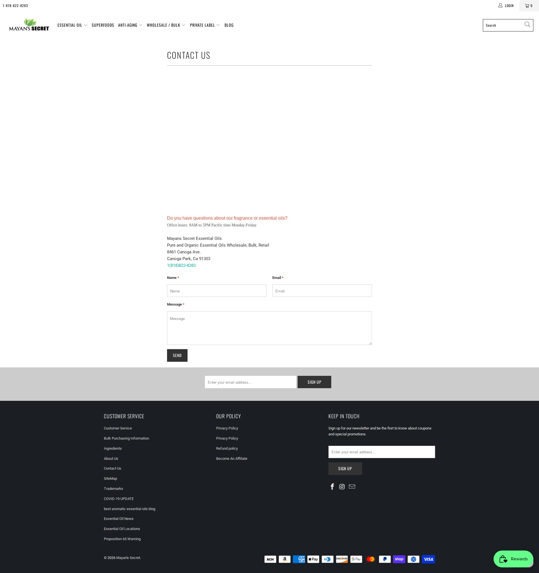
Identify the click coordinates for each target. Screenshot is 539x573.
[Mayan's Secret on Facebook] (332, 487)
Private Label (203, 25)
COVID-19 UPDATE (119, 499)
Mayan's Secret (128, 558)
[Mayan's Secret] (29, 25)
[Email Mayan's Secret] (352, 487)
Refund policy (227, 448)
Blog (229, 25)
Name (173, 278)
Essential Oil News (119, 519)
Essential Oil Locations (122, 529)
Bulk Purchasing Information (126, 438)
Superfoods (103, 25)
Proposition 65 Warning (122, 539)
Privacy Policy (227, 428)
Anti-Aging (128, 25)
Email (278, 278)
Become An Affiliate (231, 458)
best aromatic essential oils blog (129, 509)
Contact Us (112, 468)
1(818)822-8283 (181, 265)
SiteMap (110, 478)
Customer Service (118, 428)
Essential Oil (70, 25)
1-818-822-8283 (15, 5)
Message (175, 304)
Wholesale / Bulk (164, 25)
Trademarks (113, 488)
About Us (111, 458)
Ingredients (113, 448)
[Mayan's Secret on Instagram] (342, 487)
